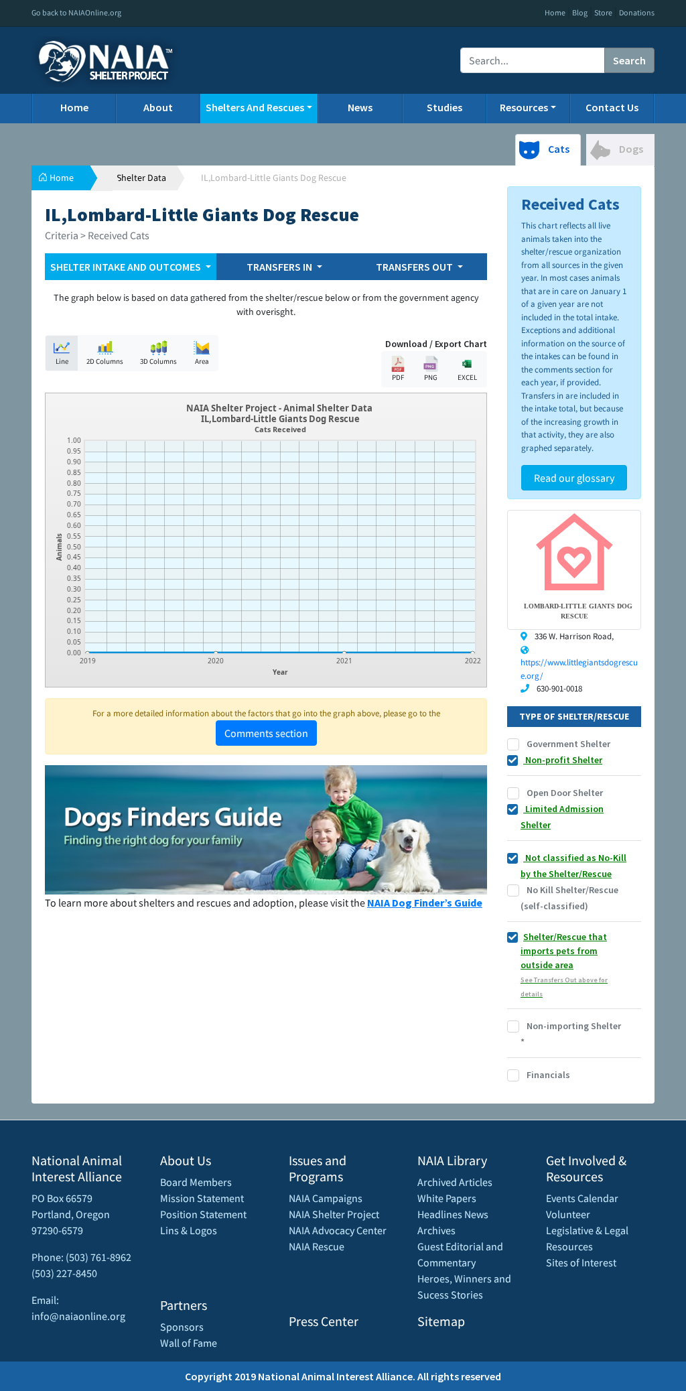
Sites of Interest (581, 1262)
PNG (430, 377)
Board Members (196, 1182)
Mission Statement (202, 1198)
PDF (398, 377)
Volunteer (568, 1214)
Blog (580, 12)
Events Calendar (582, 1198)
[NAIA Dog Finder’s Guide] (266, 828)
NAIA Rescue (316, 1246)
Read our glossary (574, 477)
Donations (637, 12)
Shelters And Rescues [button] (255, 107)
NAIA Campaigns (325, 1198)
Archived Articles (454, 1182)
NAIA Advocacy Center (338, 1230)
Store (603, 12)
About (158, 107)
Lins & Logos (188, 1230)
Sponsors (182, 1326)
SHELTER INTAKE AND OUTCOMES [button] (126, 266)
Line (62, 361)
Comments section (266, 733)
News (360, 107)
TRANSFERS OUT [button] (415, 266)
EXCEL (467, 377)
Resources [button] (524, 107)
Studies (444, 107)
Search (629, 60)
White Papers (446, 1198)
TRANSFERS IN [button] (280, 266)
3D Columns (158, 361)
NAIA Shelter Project (334, 1214)
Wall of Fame (188, 1342)
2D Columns (104, 361)
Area (202, 361)
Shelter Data (141, 178)
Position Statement (203, 1214)
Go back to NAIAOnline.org (76, 12)
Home (555, 12)
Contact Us (612, 107)
